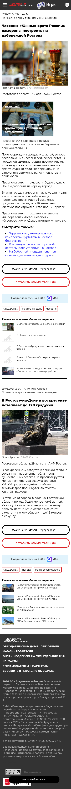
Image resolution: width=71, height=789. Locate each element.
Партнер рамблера (32, 772)
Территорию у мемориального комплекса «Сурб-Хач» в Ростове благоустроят (29, 237)
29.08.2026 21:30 (11, 388)
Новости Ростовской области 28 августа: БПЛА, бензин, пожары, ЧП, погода (39, 619)
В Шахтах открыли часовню (31, 335)
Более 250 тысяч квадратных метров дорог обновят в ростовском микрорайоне (40, 370)
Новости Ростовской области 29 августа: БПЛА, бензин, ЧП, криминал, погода (39, 586)
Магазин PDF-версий (18, 651)
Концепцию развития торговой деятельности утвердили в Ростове (30, 246)
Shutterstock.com (38, 87)
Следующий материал (34, 779)
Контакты (10, 661)
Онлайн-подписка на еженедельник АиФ (34, 656)
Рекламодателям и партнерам (25, 666)
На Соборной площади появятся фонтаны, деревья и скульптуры (30, 253)
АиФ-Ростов (30, 457)
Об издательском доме (20, 646)
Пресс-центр (50, 646)
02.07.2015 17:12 (10, 14)
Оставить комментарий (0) (36, 282)
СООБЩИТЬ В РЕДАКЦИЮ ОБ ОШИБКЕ (28, 670)
